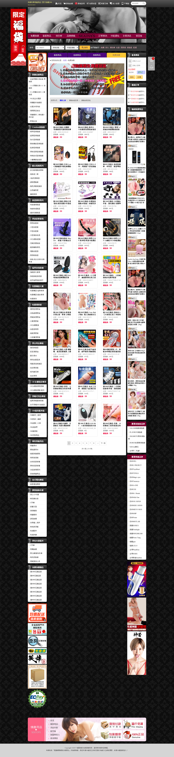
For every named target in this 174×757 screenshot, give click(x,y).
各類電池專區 (34, 484)
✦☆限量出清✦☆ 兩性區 (37, 93)
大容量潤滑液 (34, 337)
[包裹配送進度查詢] (37, 613)
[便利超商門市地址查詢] (37, 629)
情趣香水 (33, 446)
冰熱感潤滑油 (34, 313)
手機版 (126, 3)
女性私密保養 (34, 462)
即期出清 (33, 121)
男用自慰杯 (33, 223)
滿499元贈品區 (35, 576)
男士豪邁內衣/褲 (35, 553)
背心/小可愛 (34, 494)
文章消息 (127, 36)
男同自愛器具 (34, 360)
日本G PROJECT (135, 465)
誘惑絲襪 (33, 519)
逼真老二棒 (33, 174)
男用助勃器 (33, 255)
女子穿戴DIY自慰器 (37, 405)
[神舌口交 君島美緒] (136, 653)
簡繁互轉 (104, 3)
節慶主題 (33, 507)
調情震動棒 (33, 182)
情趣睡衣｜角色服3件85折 (36, 116)
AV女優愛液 (34, 325)
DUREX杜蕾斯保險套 (136, 443)
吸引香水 (33, 356)
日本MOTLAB (134, 521)
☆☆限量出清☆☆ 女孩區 (37, 87)
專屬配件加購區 (35, 102)
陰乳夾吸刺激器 (35, 186)
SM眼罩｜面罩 (35, 415)
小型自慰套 (33, 227)
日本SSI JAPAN (134, 501)
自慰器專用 (33, 329)
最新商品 (47, 36)
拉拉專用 (33, 376)
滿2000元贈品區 (35, 580)
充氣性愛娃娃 (34, 243)
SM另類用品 (34, 435)
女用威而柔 (33, 190)
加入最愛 (116, 3)
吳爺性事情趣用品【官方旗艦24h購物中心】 (41, 3)
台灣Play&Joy (133, 550)
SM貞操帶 (33, 427)
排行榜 (59, 36)
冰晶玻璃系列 (34, 470)
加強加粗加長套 (35, 276)
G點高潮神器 (34, 178)
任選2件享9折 (34, 107)
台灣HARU (133, 554)
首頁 (60, 3)
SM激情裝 (33, 431)
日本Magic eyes (134, 477)
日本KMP (132, 513)
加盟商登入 (55, 735)
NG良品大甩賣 (35, 98)
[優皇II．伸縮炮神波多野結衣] (136, 579)
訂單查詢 (103, 36)
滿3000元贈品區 (35, 584)
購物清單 (151, 58)
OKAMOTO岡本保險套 (136, 437)
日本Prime (132, 517)
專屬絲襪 (33, 549)
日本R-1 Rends (134, 493)
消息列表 (54, 728)
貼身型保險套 (34, 148)
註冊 (139, 77)
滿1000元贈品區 (35, 572)
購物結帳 (69, 3)
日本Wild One (133, 497)
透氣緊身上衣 (34, 561)
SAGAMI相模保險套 (136, 428)
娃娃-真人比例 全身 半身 (37, 260)
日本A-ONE (133, 485)
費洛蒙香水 (33, 450)
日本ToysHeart (134, 469)
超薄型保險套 (34, 135)
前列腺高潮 (33, 372)
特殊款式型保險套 (36, 156)
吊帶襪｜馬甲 (34, 523)
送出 (132, 77)
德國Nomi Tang (134, 538)
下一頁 (103, 443)
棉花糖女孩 (33, 499)
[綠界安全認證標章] (37, 699)
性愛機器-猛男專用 (36, 291)
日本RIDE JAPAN (135, 505)
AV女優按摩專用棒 (36, 386)
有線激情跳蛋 (34, 205)
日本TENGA (133, 473)
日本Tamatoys (133, 481)
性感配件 (33, 531)
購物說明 (81, 3)
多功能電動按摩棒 (36, 170)
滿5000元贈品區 (35, 592)
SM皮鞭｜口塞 (35, 423)
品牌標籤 (71, 36)
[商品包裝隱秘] (37, 677)
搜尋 (86, 47)
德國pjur (132, 542)
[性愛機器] (136, 614)
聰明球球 (33, 194)
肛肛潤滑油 (33, 352)
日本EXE (132, 489)
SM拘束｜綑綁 (35, 419)
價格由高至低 (86, 100)
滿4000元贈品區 (35, 588)
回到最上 (151, 67)
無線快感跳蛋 (34, 209)
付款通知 (115, 36)
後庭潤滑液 (33, 333)
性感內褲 (33, 535)
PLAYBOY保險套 (135, 432)
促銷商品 (77, 55)
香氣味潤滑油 (34, 317)
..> (97, 443)
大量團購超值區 (35, 160)
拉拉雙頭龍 (33, 368)
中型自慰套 (33, 231)
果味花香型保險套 (36, 152)
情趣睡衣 (33, 515)
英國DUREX (133, 525)
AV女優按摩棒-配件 (37, 390)
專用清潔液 (33, 458)
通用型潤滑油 (34, 309)
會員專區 (54, 738)
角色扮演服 (33, 527)
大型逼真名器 (34, 235)
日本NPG (132, 461)
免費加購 (35, 36)
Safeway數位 (133, 447)
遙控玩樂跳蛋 (34, 213)
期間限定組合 (34, 111)
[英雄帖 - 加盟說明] (37, 659)
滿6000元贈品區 (35, 596)
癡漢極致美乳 (34, 247)
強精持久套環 (34, 272)
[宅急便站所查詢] (37, 651)
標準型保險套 (34, 131)
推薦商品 (97, 55)
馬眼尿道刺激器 (35, 364)
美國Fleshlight (134, 529)
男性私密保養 (34, 466)
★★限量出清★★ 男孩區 (37, 80)
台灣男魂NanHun (135, 558)
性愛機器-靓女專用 (36, 295)
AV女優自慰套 (35, 239)
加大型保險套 (34, 140)
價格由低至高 (73, 100)
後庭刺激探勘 (34, 454)
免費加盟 (92, 3)
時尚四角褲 (33, 557)
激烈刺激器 (33, 348)
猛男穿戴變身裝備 (36, 401)
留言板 (139, 36)
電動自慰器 (33, 251)
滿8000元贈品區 (35, 600)
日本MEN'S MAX (135, 509)
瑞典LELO (132, 546)
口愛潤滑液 (33, 321)
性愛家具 (33, 299)
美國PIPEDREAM (135, 534)
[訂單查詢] (37, 642)
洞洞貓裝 (33, 511)
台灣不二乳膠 (134, 451)
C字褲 (32, 503)
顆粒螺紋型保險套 (36, 144)
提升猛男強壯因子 (36, 280)
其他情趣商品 (34, 474)
